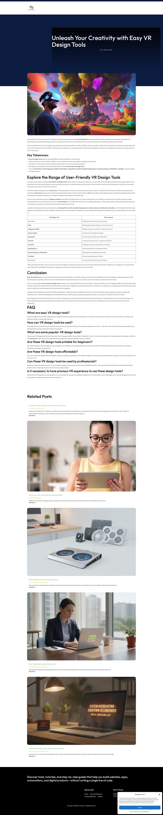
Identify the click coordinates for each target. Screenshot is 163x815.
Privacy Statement (144, 811)
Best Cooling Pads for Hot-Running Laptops (43, 580)
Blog (83, 8)
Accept (140, 807)
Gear (37, 582)
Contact (89, 8)
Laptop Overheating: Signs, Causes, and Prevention (46, 748)
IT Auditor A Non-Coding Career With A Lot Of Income (47, 406)
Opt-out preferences (134, 811)
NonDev (46, 582)
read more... (32, 415)
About (78, 8)
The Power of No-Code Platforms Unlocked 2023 (45, 495)
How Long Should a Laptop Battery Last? (42, 664)
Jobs (37, 408)
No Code (110, 50)
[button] (159, 794)
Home (86, 794)
